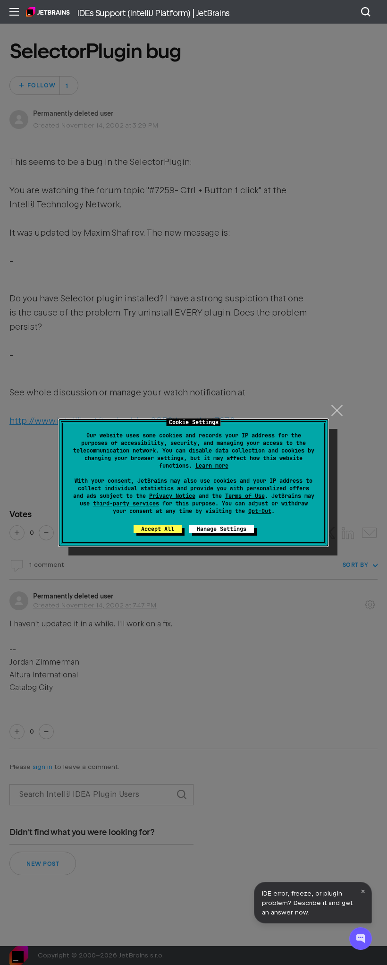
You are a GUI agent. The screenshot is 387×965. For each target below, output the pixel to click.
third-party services (126, 503)
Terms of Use (245, 496)
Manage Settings (221, 529)
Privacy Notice (172, 496)
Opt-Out (259, 511)
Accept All (157, 529)
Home (48, 12)
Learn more (211, 466)
